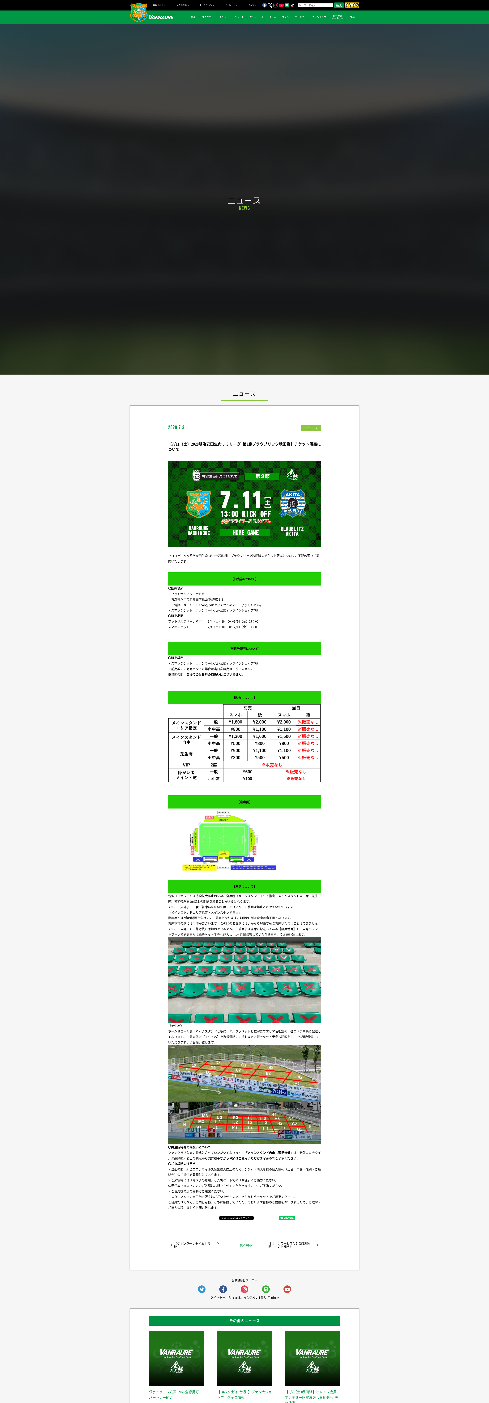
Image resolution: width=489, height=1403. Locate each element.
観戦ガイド (158, 5)
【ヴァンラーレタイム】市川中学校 (197, 1245)
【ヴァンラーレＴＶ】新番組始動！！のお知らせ (289, 1245)
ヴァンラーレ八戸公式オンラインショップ (225, 610)
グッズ (251, 5)
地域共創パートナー (337, 17)
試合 (193, 17)
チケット (224, 17)
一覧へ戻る (244, 1245)
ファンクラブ (319, 17)
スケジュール (256, 17)
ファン (285, 17)
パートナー (230, 5)
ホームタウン (205, 5)
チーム (272, 17)
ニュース (239, 17)
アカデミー (300, 17)
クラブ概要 (181, 5)
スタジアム (208, 17)
